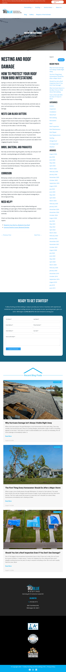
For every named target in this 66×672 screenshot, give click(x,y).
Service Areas (48, 7)
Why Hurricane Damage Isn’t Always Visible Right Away (57, 69)
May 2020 (52, 259)
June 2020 (52, 256)
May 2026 (52, 163)
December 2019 (54, 273)
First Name (8, 319)
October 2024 (54, 215)
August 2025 (53, 186)
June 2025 (52, 192)
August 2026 (53, 154)
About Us (59, 7)
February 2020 (54, 268)
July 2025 (52, 189)
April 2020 (52, 262)
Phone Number (37, 325)
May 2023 (52, 224)
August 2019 (53, 282)
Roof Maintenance (55, 129)
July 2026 (52, 157)
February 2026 (54, 171)
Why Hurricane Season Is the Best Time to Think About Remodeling (57, 90)
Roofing (37, 7)
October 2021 (54, 247)
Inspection (53, 109)
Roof (51, 123)
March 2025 (53, 201)
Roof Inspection (54, 126)
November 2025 (54, 177)
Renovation (53, 120)
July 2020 (52, 253)
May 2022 (52, 227)
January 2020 (53, 270)
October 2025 (54, 180)
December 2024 (54, 209)
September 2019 (54, 279)
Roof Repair (53, 132)
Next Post (38, 235)
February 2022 (54, 236)
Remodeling (27, 7)
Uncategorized (54, 144)
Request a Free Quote (13, 348)
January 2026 (53, 174)
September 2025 (54, 183)
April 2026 (52, 166)
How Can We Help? (10, 336)
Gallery (31, 14)
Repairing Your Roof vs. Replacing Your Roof (17, 225)
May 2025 (52, 195)
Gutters (52, 106)
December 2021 (54, 241)
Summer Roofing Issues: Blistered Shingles (16, 227)
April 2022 (52, 230)
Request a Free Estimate (43, 14)
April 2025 (52, 198)
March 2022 (53, 233)
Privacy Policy (51, 667)
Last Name (36, 319)
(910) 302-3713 (29, 311)
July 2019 (52, 285)
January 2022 (53, 238)
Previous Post (6, 235)
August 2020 (53, 250)
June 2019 (52, 288)
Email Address (9, 325)
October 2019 (54, 276)
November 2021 (54, 244)
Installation (53, 112)
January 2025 (53, 206)
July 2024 (52, 221)
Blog (25, 14)
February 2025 (54, 203)
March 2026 (53, 169)
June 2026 (52, 160)
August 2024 (53, 218)
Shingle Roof (53, 141)
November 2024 (54, 212)
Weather (52, 147)
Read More (8, 436)
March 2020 (53, 265)
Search (52, 57)
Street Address (9, 330)
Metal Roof (53, 115)
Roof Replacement (55, 135)
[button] (57, 1)
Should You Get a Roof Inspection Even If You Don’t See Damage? (56, 83)
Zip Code (36, 330)
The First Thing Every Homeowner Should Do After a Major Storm (57, 76)
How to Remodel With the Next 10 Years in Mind (56, 97)
